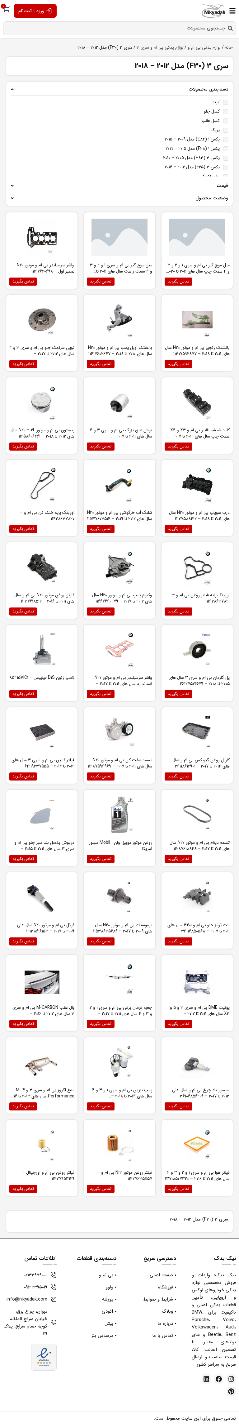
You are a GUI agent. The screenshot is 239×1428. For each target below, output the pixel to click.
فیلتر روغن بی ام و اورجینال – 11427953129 (48, 1175)
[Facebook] (218, 1379)
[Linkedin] (206, 1379)
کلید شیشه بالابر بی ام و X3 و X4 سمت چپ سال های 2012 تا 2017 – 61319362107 (199, 436)
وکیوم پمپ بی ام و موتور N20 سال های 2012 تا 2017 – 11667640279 (122, 598)
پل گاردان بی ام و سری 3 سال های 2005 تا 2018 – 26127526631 (199, 680)
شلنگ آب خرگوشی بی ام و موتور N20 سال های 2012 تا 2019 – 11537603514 (119, 515)
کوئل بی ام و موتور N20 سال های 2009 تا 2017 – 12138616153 (45, 928)
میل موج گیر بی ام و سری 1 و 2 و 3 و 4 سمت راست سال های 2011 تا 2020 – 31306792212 (121, 271)
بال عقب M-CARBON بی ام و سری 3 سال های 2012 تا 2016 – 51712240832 (43, 1013)
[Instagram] (231, 1379)
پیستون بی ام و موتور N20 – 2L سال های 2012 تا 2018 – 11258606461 (42, 433)
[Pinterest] (231, 1391)
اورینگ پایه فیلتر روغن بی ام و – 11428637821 (201, 598)
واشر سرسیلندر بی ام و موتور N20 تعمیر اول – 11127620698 (45, 268)
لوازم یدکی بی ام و (204, 47)
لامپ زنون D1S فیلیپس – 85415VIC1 (41, 677)
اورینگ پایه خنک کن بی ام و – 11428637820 (47, 515)
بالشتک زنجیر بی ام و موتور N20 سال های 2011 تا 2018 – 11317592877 (197, 350)
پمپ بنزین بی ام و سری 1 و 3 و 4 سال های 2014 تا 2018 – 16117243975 (122, 1096)
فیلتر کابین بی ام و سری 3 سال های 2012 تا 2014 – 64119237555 (43, 763)
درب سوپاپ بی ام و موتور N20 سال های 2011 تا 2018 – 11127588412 (199, 515)
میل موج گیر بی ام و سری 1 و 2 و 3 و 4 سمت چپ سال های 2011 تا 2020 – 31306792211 (198, 271)
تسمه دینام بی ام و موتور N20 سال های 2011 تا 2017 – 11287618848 (200, 845)
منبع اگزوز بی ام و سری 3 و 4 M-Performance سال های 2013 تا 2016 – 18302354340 (42, 1096)
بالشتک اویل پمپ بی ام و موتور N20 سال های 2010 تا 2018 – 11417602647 (120, 350)
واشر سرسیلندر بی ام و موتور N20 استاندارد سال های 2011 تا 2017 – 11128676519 (123, 683)
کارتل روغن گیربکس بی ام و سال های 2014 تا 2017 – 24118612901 (201, 763)
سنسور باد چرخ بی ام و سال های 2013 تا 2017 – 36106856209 (201, 1093)
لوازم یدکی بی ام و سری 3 (160, 47)
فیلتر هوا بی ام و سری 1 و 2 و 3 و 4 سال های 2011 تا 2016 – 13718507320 (197, 1175)
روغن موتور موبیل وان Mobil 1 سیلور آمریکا (120, 845)
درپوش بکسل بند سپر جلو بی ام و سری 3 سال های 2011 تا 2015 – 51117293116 (44, 848)
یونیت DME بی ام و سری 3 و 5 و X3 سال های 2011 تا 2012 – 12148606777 (200, 1013)
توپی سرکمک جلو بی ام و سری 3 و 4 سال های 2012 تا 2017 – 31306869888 (41, 353)
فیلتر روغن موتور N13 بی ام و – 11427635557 (124, 1175)
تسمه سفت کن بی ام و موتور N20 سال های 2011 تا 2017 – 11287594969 (120, 763)
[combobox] (119, 28)
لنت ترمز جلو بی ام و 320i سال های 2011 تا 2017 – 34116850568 (198, 928)
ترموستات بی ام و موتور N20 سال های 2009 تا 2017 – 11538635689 (122, 928)
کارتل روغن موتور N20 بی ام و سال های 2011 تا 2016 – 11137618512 (44, 598)
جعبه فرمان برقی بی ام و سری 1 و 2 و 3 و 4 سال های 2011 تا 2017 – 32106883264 (121, 1013)
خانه (229, 47)
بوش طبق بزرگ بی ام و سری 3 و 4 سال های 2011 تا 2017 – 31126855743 (121, 436)
